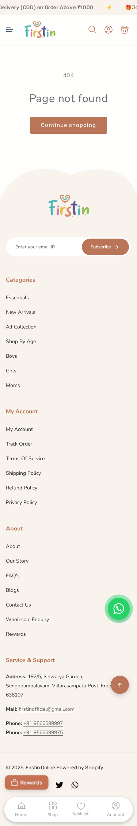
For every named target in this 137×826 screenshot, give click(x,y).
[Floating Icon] (119, 609)
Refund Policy (21, 487)
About (13, 546)
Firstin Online (40, 768)
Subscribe (101, 246)
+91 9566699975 (43, 732)
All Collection (21, 326)
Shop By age (21, 341)
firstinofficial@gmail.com (47, 709)
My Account (19, 429)
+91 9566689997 (43, 723)
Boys (11, 356)
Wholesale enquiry (27, 619)
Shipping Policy (23, 473)
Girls (11, 370)
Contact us (18, 604)
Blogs (12, 590)
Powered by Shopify (79, 768)
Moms (13, 385)
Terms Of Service (25, 458)
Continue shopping (68, 125)
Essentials (17, 297)
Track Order (19, 443)
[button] (9, 30)
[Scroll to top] (120, 685)
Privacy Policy (21, 502)
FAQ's (13, 575)
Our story (17, 560)
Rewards (16, 634)
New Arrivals (20, 312)
